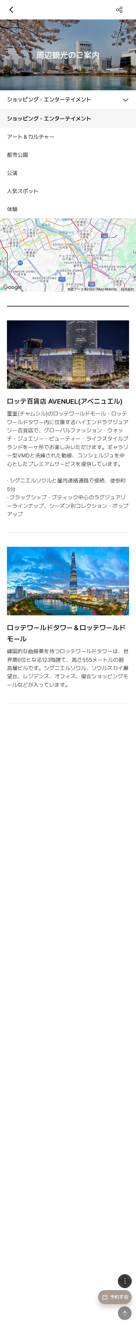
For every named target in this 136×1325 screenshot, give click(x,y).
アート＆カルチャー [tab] (30, 136)
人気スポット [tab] (23, 191)
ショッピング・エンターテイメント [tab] (49, 118)
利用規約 (127, 289)
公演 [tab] (12, 173)
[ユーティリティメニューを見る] (125, 1281)
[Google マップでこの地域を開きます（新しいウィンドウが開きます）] (12, 287)
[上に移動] (125, 1313)
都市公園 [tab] (17, 155)
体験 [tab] (12, 209)
